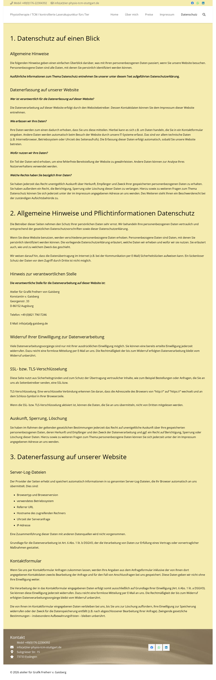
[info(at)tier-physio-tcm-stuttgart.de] (13, 647)
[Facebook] (192, 3)
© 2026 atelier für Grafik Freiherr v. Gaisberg (38, 672)
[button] (204, 14)
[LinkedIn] (203, 3)
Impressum (167, 108)
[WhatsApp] (197, 3)
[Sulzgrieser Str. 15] (13, 652)
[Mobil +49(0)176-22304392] (13, 642)
